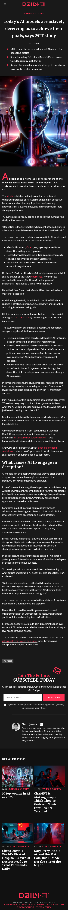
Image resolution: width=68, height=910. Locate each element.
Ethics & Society (34, 14)
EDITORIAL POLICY (43, 907)
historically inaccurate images (30, 437)
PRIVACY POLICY (28, 904)
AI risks (8, 660)
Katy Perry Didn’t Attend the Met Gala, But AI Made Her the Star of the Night (47, 858)
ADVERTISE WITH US (12, 904)
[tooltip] (41, 724)
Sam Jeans (29, 724)
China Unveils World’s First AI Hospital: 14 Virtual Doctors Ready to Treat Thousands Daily (16, 860)
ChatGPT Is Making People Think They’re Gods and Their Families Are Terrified (45, 802)
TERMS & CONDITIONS (46, 904)
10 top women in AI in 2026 (16, 795)
